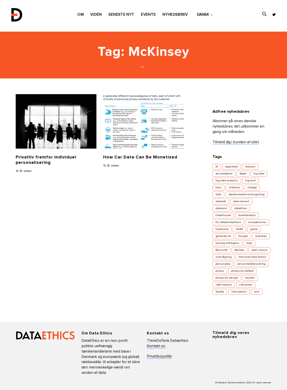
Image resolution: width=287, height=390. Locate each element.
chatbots (234, 187)
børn (218, 187)
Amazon (250, 166)
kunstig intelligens (227, 243)
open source (259, 250)
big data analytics (226, 180)
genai (254, 229)
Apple (242, 173)
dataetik (220, 201)
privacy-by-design (226, 278)
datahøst (221, 208)
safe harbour (223, 285)
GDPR (239, 229)
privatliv (250, 278)
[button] (205, 14)
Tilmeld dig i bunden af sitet (236, 142)
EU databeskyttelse (228, 222)
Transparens (239, 291)
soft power (245, 285)
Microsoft (221, 250)
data (218, 194)
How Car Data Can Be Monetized (140, 157)
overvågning (223, 257)
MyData (239, 250)
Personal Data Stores (252, 257)
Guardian (261, 236)
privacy (219, 271)
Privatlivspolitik (159, 356)
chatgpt (252, 187)
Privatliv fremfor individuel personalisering (46, 159)
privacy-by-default (242, 271)
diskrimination (247, 215)
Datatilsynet (223, 215)
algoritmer (231, 166)
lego (249, 243)
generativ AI (223, 236)
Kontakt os (156, 346)
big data (259, 173)
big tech (250, 180)
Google (243, 236)
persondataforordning (251, 264)
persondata (222, 264)
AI (216, 166)
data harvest (241, 201)
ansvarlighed (223, 173)
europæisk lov (257, 222)
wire (256, 291)
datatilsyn (240, 208)
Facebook (221, 229)
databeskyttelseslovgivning (246, 194)
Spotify (219, 291)
